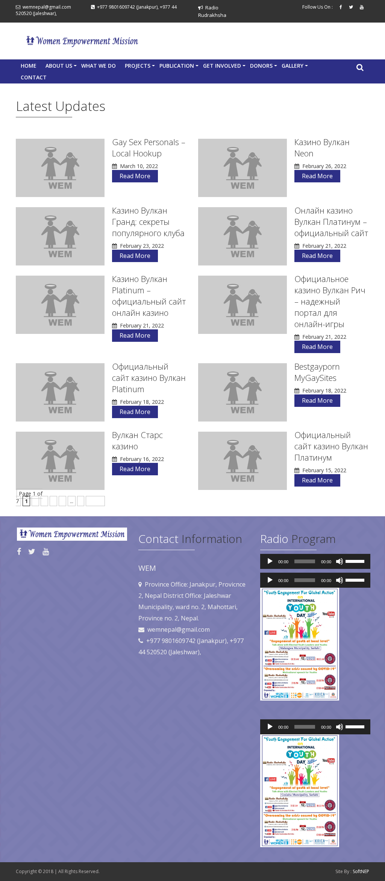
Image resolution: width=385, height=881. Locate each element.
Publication (179, 66)
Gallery (295, 66)
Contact (34, 77)
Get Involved (224, 66)
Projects (140, 66)
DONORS (263, 66)
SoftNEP (361, 871)
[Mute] (339, 561)
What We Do (98, 65)
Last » (95, 501)
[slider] (356, 560)
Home (28, 65)
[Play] (270, 561)
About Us (61, 66)
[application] (315, 561)
